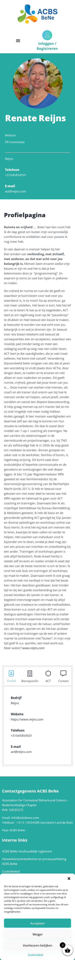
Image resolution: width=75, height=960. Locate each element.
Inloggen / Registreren (47, 46)
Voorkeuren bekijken (37, 945)
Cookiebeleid (11, 871)
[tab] (11, 675)
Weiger (38, 934)
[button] (69, 879)
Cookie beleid (35, 954)
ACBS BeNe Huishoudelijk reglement (27, 851)
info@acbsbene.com (25, 818)
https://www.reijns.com (27, 719)
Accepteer (37, 923)
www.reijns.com (33, 648)
